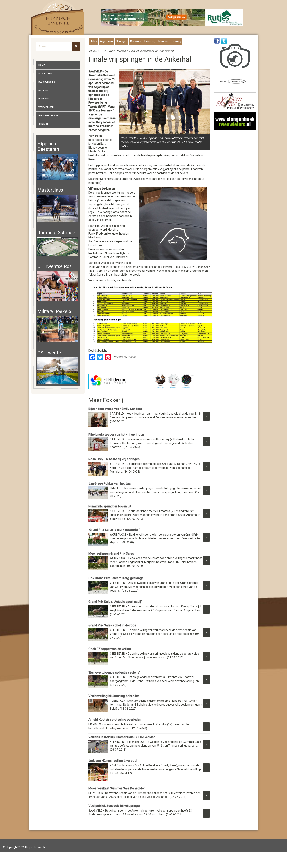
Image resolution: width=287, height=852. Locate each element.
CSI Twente (49, 353)
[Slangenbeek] (235, 121)
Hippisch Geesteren (48, 146)
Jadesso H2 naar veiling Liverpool (112, 760)
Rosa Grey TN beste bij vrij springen (114, 459)
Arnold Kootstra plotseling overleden (114, 719)
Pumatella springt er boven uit (109, 506)
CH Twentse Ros (54, 266)
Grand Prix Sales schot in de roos (112, 625)
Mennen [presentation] (163, 41)
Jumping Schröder (57, 232)
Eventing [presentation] (149, 41)
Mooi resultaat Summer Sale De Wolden (116, 788)
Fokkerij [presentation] (176, 41)
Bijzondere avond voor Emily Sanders (115, 409)
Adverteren (45, 73)
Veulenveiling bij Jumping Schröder (113, 696)
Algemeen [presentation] (106, 41)
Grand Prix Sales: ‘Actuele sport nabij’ (115, 602)
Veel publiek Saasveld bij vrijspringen (114, 806)
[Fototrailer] (235, 81)
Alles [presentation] (94, 41)
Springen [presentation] (121, 41)
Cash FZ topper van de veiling (109, 649)
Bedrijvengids (46, 82)
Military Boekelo (54, 311)
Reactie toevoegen (125, 356)
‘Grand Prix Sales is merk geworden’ (114, 530)
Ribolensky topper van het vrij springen (116, 434)
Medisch (43, 90)
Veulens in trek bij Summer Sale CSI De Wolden (121, 737)
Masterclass (50, 190)
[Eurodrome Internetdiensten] (149, 381)
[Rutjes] (172, 17)
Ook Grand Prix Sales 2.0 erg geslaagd (116, 578)
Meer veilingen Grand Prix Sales (111, 553)
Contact (43, 124)
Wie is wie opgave (48, 115)
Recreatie (43, 99)
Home (41, 65)
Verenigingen (46, 107)
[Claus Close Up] (235, 57)
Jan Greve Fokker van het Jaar (110, 483)
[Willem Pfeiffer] (235, 101)
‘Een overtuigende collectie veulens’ (114, 672)
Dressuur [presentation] (135, 41)
